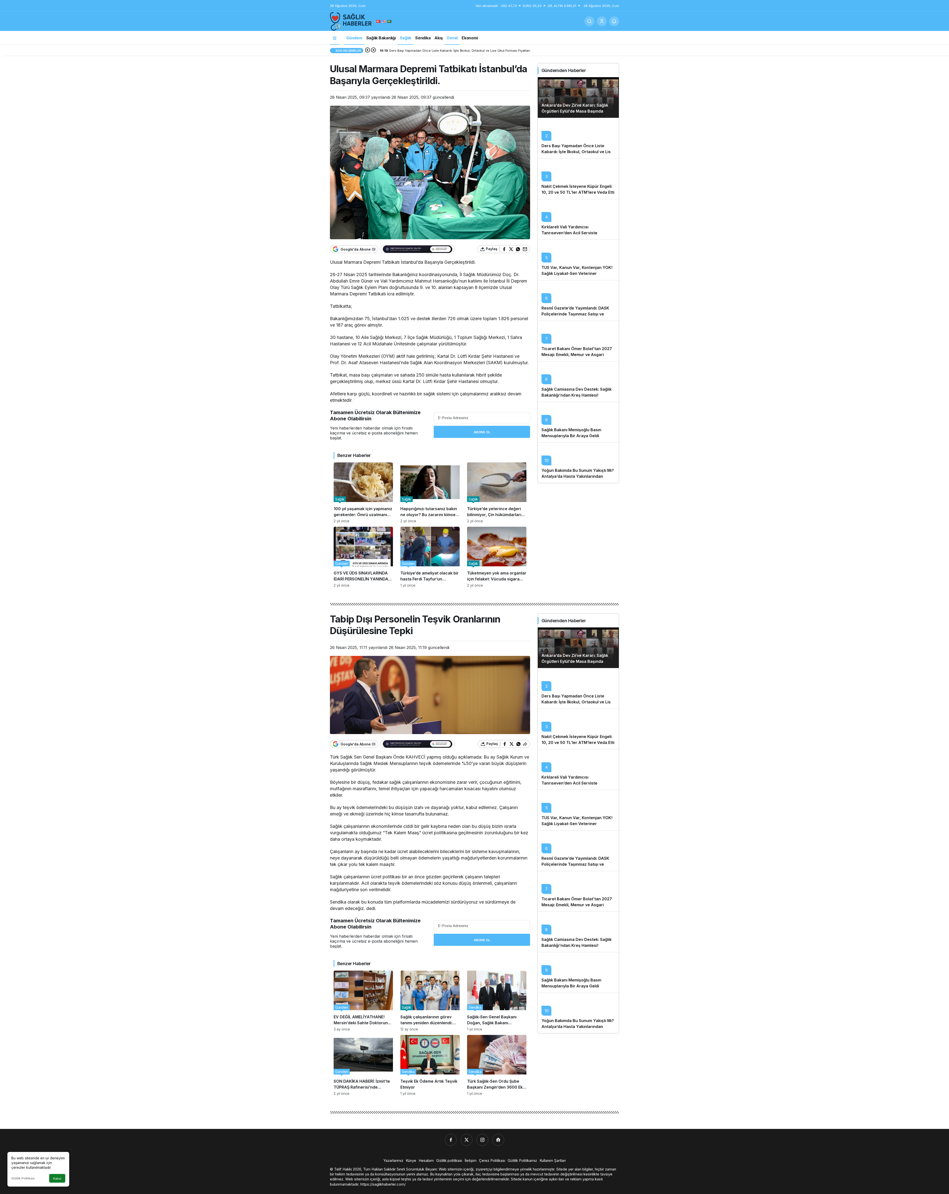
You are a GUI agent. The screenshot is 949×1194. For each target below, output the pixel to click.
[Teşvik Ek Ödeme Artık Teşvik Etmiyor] (430, 1065)
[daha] (614, 21)
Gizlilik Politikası (23, 1178)
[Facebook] (451, 1140)
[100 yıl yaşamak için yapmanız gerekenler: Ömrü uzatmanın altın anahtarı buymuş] (363, 492)
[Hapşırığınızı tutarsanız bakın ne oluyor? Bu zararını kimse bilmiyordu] (430, 492)
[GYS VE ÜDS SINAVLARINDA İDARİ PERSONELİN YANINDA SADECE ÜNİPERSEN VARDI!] (363, 557)
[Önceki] (367, 50)
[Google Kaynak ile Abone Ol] (417, 249)
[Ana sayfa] (334, 37)
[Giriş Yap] (602, 21)
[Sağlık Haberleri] (351, 20)
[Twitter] (467, 1140)
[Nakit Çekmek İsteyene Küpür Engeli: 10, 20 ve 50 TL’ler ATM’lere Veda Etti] (578, 178)
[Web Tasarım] (498, 1140)
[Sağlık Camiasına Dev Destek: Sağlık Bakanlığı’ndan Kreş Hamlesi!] (578, 381)
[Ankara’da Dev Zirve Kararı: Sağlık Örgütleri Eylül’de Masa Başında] (578, 97)
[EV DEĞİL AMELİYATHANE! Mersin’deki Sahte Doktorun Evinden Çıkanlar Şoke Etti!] (363, 1001)
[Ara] (589, 21)
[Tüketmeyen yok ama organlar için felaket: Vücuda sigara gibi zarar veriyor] (496, 557)
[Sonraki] (373, 50)
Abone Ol (482, 432)
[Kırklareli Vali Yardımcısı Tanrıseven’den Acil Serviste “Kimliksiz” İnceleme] (578, 219)
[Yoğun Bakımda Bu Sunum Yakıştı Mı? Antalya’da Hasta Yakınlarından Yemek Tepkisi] (578, 462)
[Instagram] (482, 1140)
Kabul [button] (57, 1178)
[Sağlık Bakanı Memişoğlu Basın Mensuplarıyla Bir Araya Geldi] (578, 422)
